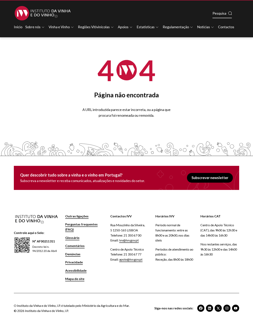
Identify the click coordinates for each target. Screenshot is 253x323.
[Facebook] (200, 308)
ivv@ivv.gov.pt (129, 240)
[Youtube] (235, 308)
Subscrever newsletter (210, 178)
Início (18, 27)
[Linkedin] (209, 308)
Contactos (226, 27)
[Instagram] (226, 308)
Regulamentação (176, 27)
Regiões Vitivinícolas (94, 27)
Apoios (123, 27)
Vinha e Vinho (59, 27)
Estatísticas (146, 27)
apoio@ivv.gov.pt (131, 259)
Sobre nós (33, 27)
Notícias (203, 27)
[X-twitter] (218, 308)
